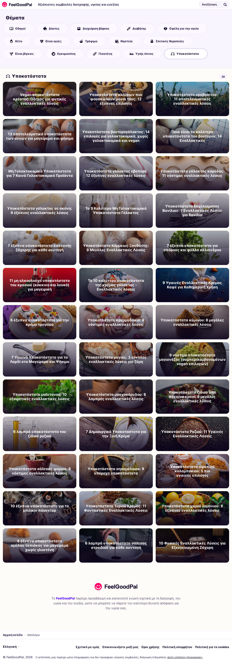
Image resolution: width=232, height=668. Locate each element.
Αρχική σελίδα (13, 635)
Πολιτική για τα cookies (212, 647)
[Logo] (16, 4)
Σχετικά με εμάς (88, 647)
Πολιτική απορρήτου (177, 647)
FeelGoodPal (65, 598)
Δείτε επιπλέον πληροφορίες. (185, 657)
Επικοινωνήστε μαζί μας (120, 647)
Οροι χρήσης (150, 647)
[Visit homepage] (116, 586)
